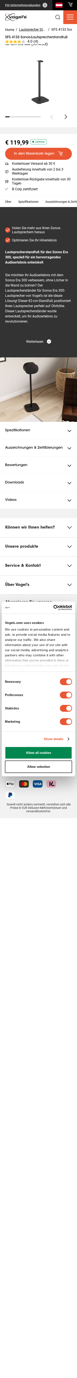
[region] (38, 77)
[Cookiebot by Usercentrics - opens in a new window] (54, 607)
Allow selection (38, 766)
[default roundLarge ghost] (66, 117)
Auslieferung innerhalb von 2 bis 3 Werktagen (37, 171)
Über (8, 201)
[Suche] (59, 6)
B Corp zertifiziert (25, 189)
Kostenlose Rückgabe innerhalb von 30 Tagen (41, 181)
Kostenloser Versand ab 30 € (33, 164)
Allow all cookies (38, 753)
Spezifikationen (28, 201)
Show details (53, 739)
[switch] (66, 695)
